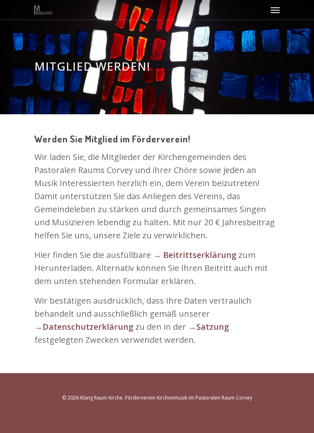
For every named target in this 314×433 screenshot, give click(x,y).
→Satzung (208, 326)
